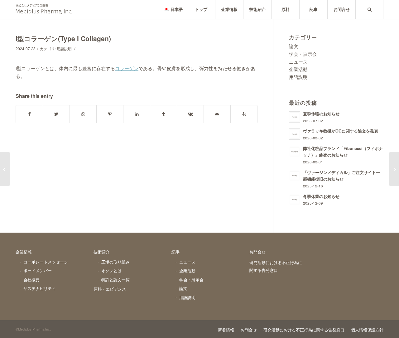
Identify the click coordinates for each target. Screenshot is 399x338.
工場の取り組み (115, 262)
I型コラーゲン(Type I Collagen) (63, 38)
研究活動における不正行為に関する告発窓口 (275, 266)
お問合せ (257, 252)
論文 (293, 46)
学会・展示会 (303, 54)
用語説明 (64, 48)
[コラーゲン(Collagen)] (5, 169)
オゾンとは (111, 270)
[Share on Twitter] (56, 114)
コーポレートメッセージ (45, 262)
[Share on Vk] (190, 114)
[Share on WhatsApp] (83, 114)
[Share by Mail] (217, 114)
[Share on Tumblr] (163, 114)
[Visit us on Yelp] (244, 114)
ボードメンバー (37, 270)
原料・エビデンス (110, 289)
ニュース (298, 61)
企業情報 (24, 252)
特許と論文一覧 (115, 279)
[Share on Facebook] (29, 114)
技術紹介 (102, 252)
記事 (175, 252)
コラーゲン (126, 68)
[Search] (369, 9)
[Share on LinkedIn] (136, 114)
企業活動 (298, 69)
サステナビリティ (39, 288)
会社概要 (31, 279)
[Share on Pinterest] (110, 114)
